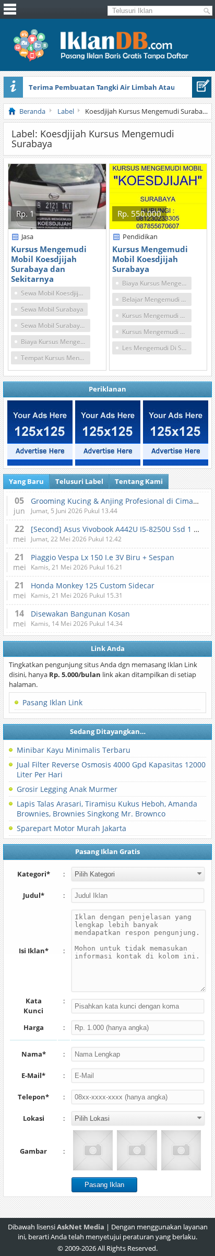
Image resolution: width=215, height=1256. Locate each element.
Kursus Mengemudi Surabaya (157, 315)
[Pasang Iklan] (201, 87)
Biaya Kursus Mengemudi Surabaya (55, 341)
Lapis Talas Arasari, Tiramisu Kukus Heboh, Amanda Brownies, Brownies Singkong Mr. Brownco (107, 809)
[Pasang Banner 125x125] (40, 433)
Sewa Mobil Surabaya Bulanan (55, 325)
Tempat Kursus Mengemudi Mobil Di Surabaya (55, 357)
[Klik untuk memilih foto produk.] (93, 1150)
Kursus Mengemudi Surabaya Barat (157, 331)
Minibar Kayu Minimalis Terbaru (73, 750)
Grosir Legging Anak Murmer (67, 789)
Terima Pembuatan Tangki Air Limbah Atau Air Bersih (119, 87)
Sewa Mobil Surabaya (52, 309)
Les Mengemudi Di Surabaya (157, 347)
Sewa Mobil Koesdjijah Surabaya (55, 293)
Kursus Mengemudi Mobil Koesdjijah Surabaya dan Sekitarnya (49, 264)
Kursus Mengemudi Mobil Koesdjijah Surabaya (150, 259)
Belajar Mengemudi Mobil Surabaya (157, 299)
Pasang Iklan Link (52, 702)
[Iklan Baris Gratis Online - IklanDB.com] (107, 59)
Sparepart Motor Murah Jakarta (71, 828)
